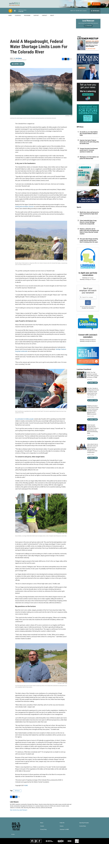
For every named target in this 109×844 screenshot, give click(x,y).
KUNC (26, 785)
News (10, 15)
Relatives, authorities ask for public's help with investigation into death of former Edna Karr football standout (89, 231)
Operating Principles (84, 822)
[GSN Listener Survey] (88, 92)
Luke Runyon (18, 58)
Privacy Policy (43, 829)
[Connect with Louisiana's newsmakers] (88, 322)
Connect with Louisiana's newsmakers (87, 336)
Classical (18, 15)
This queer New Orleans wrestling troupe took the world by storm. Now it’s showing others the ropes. (89, 240)
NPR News (17, 790)
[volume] (15, 10)
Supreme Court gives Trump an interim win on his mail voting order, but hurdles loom (89, 141)
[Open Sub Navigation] (12, 15)
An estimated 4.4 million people (24, 419)
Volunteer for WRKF (64, 829)
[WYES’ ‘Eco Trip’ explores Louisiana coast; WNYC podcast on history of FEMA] (81, 375)
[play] (10, 11)
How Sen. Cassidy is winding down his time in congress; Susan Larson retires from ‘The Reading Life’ (93, 392)
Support (36, 15)
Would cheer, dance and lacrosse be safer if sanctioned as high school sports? (89, 213)
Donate (96, 4)
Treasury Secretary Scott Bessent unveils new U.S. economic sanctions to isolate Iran (89, 150)
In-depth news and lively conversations (88, 274)
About (52, 15)
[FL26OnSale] (88, 67)
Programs (27, 15)
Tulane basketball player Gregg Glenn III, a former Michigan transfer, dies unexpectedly (88, 222)
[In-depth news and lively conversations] (88, 258)
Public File (62, 822)
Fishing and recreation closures (24, 206)
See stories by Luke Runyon (18, 810)
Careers (61, 826)
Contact (44, 15)
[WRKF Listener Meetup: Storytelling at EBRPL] (88, 43)
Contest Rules (82, 826)
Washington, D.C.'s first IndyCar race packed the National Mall (89, 157)
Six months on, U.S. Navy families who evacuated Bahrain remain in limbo (89, 133)
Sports (79, 207)
